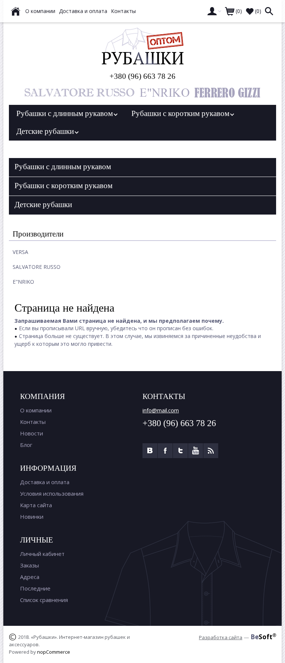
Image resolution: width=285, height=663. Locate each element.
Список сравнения (44, 600)
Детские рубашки (47, 131)
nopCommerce (53, 651)
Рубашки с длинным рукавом (66, 113)
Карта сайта (36, 505)
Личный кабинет (42, 553)
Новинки (31, 516)
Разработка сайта (220, 637)
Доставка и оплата (44, 482)
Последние (35, 588)
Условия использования (51, 493)
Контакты (33, 421)
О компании (36, 410)
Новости (31, 433)
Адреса (29, 576)
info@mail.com (160, 410)
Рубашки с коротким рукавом (182, 113)
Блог (26, 444)
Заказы (29, 565)
